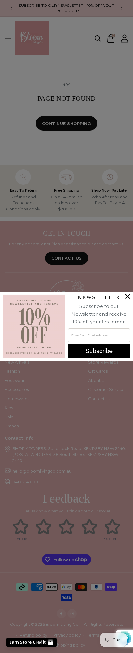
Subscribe (99, 351)
